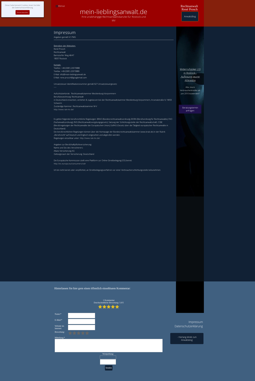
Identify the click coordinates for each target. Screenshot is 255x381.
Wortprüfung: (108, 354)
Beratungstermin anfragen (190, 109)
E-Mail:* (58, 320)
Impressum (196, 322)
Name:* (58, 314)
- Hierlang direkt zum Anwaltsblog (187, 338)
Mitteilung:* (60, 338)
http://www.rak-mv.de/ (64, 109)
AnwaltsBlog (190, 16)
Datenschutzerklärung (189, 326)
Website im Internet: (59, 327)
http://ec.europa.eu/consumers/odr (70, 163)
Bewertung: (60, 332)
